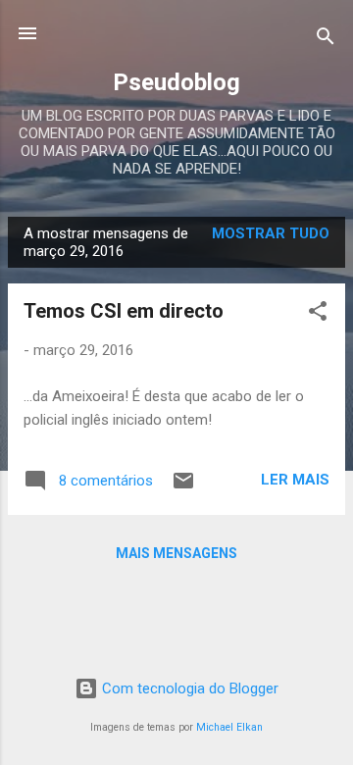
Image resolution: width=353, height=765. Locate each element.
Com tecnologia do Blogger (188, 688)
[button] (317, 314)
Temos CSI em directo (124, 311)
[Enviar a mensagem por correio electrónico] (183, 487)
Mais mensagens (176, 553)
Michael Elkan (229, 727)
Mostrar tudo (270, 233)
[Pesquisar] (325, 40)
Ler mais (295, 479)
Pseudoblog (176, 82)
